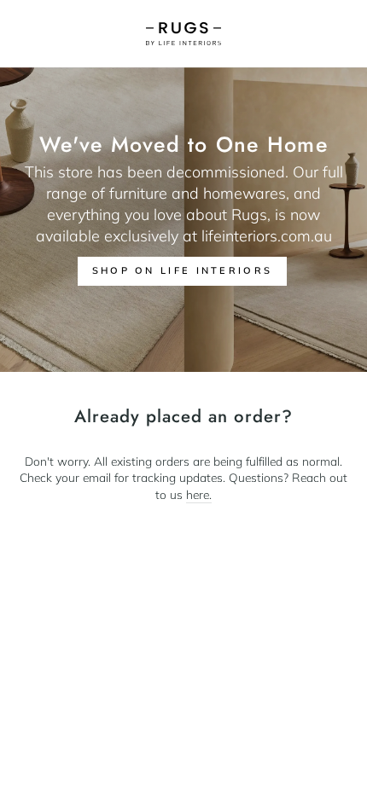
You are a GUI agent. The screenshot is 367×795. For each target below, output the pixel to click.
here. (199, 494)
